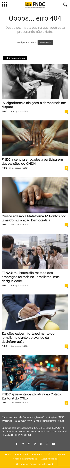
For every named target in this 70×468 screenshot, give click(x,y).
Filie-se (61, 454)
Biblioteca (37, 454)
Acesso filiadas (49, 458)
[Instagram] (29, 444)
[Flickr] (22, 444)
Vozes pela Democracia (25, 458)
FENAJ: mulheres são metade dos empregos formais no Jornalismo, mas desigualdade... (30, 277)
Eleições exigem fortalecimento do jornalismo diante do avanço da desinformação (28, 337)
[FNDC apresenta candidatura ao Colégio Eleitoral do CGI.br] (35, 373)
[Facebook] (16, 444)
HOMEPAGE (45, 42)
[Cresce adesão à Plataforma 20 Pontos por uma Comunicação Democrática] (35, 195)
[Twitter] (41, 444)
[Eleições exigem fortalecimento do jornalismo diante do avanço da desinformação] (35, 312)
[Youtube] (53, 444)
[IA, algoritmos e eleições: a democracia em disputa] (35, 81)
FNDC (4, 111)
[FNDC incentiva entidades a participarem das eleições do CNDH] (35, 138)
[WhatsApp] (47, 444)
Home (8, 454)
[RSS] (35, 444)
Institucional (21, 454)
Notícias (50, 454)
